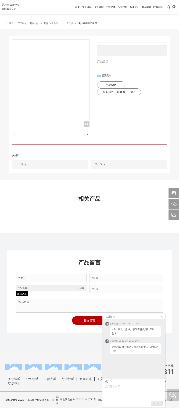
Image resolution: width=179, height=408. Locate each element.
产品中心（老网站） (28, 23)
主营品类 (50, 379)
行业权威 (68, 379)
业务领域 (32, 379)
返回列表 (106, 75)
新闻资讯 (85, 379)
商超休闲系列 (51, 23)
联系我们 (14, 383)
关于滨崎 (14, 379)
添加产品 (22, 293)
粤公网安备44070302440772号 (77, 399)
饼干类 (70, 23)
